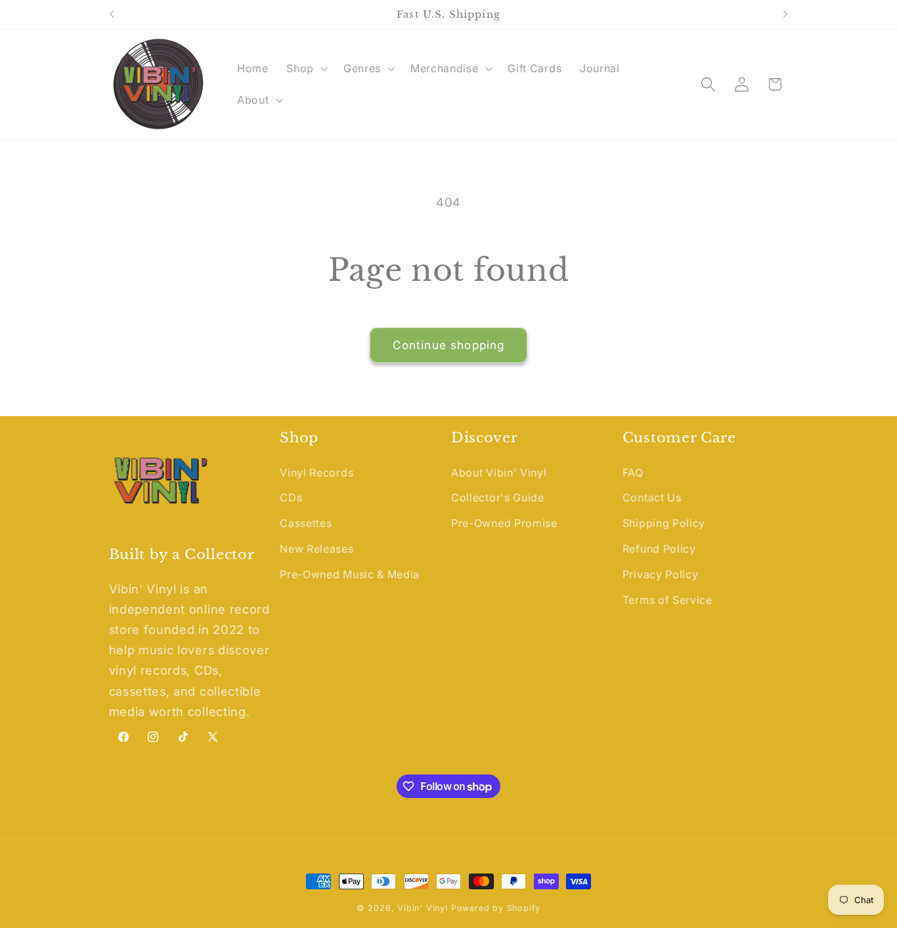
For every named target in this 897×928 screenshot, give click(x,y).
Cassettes (306, 523)
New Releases (316, 548)
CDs (291, 497)
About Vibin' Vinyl (498, 472)
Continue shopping (449, 345)
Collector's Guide (497, 497)
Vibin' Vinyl (422, 908)
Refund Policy (659, 548)
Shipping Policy (664, 523)
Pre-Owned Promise (504, 523)
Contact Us (652, 497)
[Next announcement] (785, 14)
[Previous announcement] (111, 14)
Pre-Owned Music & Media (350, 574)
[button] (305, 68)
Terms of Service (667, 599)
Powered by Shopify (496, 908)
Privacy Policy (661, 574)
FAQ (633, 472)
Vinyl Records (316, 472)
